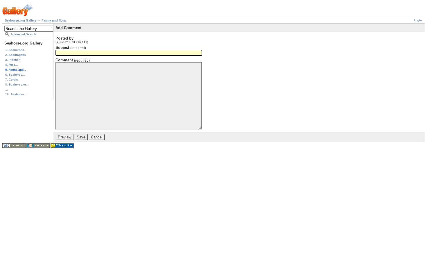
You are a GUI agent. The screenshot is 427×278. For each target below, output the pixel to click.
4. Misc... (11, 64)
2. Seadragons (15, 54)
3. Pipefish (12, 59)
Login (418, 20)
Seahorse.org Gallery (21, 20)
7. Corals (11, 79)
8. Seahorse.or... (16, 84)
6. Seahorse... (15, 74)
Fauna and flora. (54, 20)
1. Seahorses (14, 49)
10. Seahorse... (16, 94)
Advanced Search (23, 34)
